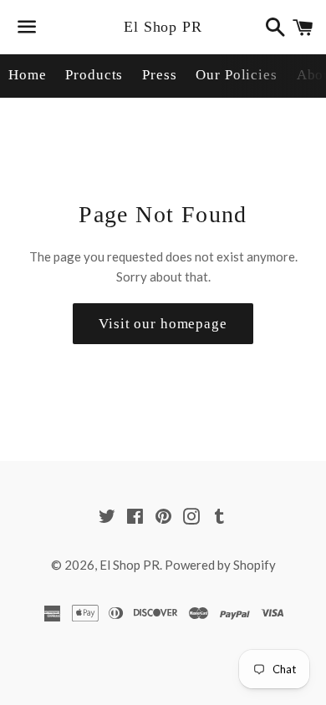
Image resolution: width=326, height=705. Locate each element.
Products (94, 75)
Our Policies (236, 75)
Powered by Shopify (220, 564)
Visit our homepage (163, 324)
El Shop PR (163, 26)
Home (27, 75)
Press (159, 75)
